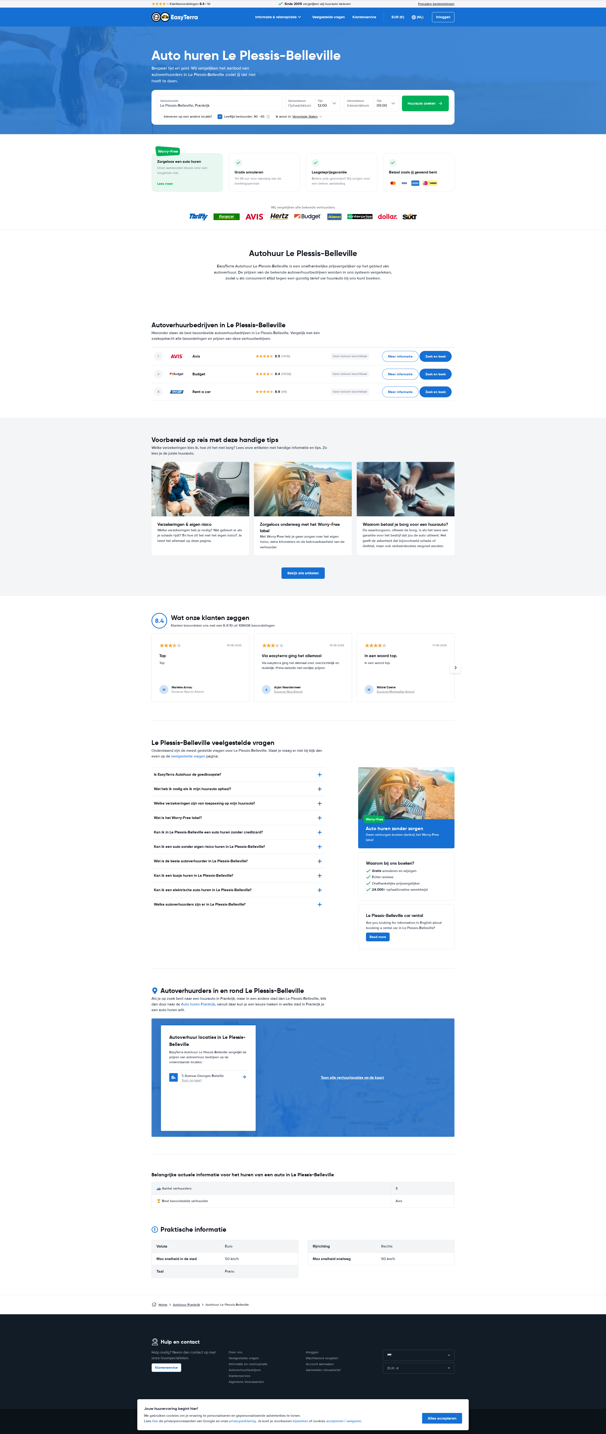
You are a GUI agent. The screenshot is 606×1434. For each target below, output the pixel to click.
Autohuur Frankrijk (186, 1305)
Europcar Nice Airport (288, 692)
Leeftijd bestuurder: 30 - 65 (244, 117)
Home (163, 1305)
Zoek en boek (435, 356)
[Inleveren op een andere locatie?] (159, 116)
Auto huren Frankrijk (198, 1004)
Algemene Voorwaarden (246, 1382)
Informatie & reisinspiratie (276, 17)
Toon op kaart (191, 1080)
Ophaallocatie (169, 101)
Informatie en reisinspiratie (248, 1364)
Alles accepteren (442, 1418)
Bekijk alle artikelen (303, 573)
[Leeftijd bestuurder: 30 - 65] (220, 116)
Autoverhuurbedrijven (245, 1370)
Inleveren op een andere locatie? (187, 117)
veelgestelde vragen (188, 756)
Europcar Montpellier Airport (395, 692)
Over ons (235, 1352)
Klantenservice (364, 17)
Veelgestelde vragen (328, 17)
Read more (378, 936)
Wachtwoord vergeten (322, 1358)
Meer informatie (400, 356)
